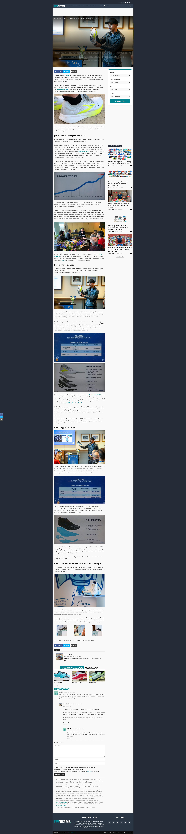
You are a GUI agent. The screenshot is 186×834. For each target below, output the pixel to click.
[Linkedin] (123, 3)
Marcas (112, 72)
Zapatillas (60, 18)
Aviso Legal (101, 832)
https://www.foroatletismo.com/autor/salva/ (72, 656)
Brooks (62, 650)
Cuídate (88, 6)
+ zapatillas (115, 146)
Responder (60, 699)
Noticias (94, 6)
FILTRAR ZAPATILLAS (120, 101)
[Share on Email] (1, 419)
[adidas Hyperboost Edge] (79, 676)
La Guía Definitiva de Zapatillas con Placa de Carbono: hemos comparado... (118, 205)
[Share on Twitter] (1, 417)
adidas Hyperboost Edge (77, 682)
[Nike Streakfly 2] (97, 676)
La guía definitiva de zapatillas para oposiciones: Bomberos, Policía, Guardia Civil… (120, 249)
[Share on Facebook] (1, 414)
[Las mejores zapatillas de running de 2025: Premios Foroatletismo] (120, 154)
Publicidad (125, 832)
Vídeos (108, 6)
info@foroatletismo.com (61, 802)
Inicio (55, 18)
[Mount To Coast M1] (62, 676)
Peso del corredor (115, 79)
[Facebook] (120, 3)
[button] (130, 6)
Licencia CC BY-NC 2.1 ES (71, 832)
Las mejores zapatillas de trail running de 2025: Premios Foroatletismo (118, 183)
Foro (100, 6)
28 (131, 253)
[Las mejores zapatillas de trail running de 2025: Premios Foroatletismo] (120, 174)
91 (131, 209)
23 (131, 231)
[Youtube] (129, 3)
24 (131, 165)
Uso (111, 86)
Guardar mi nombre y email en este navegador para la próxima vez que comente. (75, 767)
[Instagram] (122, 3)
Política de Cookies (108, 832)
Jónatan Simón (111, 209)
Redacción (110, 165)
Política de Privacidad (117, 832)
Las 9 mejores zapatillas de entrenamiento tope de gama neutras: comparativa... (118, 227)
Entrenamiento (73, 6)
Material (81, 6)
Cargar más (119, 256)
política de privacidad (61, 805)
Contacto (130, 832)
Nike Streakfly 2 (92, 682)
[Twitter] (127, 3)
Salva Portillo (86, 60)
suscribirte (89, 771)
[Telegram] (125, 3)
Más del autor (91, 668)
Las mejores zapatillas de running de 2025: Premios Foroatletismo (119, 162)
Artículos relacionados (72, 668)
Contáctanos (97, 827)
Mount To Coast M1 (58, 682)
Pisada (112, 93)
